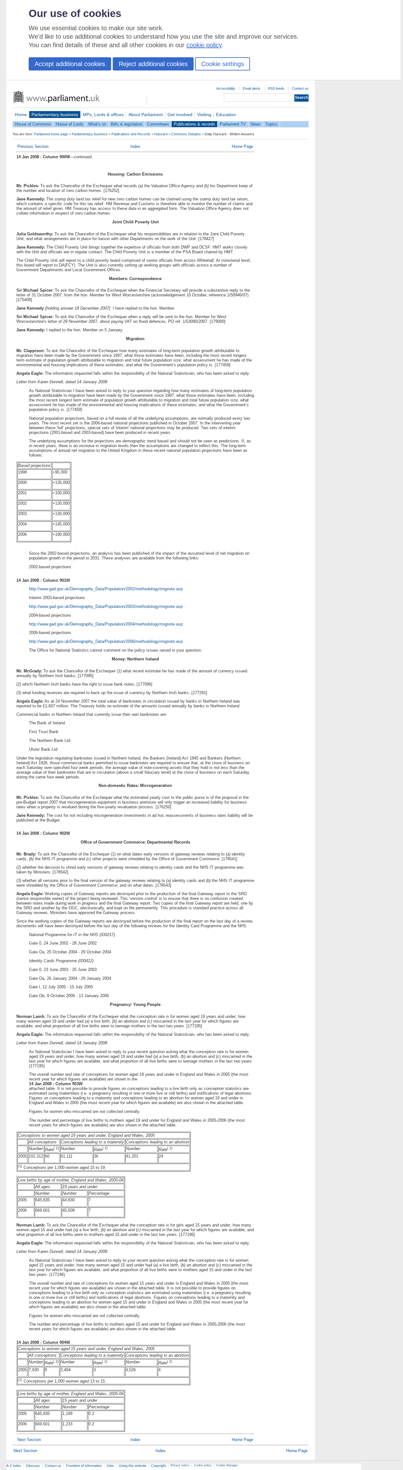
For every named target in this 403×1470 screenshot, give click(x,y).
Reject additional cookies (153, 63)
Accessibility (225, 88)
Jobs (110, 1465)
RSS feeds (276, 88)
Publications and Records (130, 134)
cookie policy (204, 45)
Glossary (33, 1465)
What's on (97, 124)
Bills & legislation (126, 124)
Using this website (132, 1465)
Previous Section (32, 146)
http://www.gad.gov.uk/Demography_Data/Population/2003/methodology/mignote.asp (106, 606)
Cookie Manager (227, 1465)
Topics (271, 124)
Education (226, 114)
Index (135, 146)
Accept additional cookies (70, 63)
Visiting (204, 114)
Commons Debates (186, 134)
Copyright (158, 1465)
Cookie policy (203, 1465)
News (256, 124)
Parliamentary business (54, 114)
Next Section (29, 1439)
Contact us (300, 88)
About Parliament (145, 114)
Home (21, 114)
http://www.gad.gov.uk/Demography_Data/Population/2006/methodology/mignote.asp (106, 641)
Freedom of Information (84, 1465)
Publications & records (194, 124)
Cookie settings (222, 63)
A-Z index (13, 1465)
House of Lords (69, 124)
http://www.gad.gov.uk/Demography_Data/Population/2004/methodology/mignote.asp (106, 624)
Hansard (160, 134)
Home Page (242, 146)
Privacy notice (180, 1465)
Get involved (179, 114)
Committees (158, 124)
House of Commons (33, 124)
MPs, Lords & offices (103, 114)
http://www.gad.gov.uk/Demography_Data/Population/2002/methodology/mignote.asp (106, 588)
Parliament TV (233, 124)
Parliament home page (51, 134)
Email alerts (251, 88)
